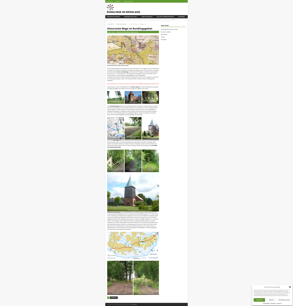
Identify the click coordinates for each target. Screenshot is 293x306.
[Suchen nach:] (178, 19)
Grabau (163, 37)
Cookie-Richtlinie (266, 303)
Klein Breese (164, 34)
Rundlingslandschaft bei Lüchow (169, 29)
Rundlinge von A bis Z (130, 16)
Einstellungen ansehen (284, 300)
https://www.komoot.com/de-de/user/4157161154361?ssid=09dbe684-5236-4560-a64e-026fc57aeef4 (133, 83)
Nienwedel (163, 39)
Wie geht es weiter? (166, 32)
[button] (290, 287)
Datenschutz (273, 303)
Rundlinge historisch (113, 16)
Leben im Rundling (146, 16)
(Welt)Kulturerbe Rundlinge (165, 16)
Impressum (279, 303)
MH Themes (134, 304)
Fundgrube (181, 16)
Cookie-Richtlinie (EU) (128, 1)
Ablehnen (271, 300)
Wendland (114, 297)
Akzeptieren (259, 300)
